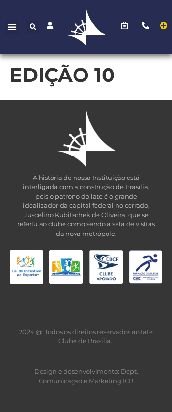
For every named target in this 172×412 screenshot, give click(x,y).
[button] (12, 27)
